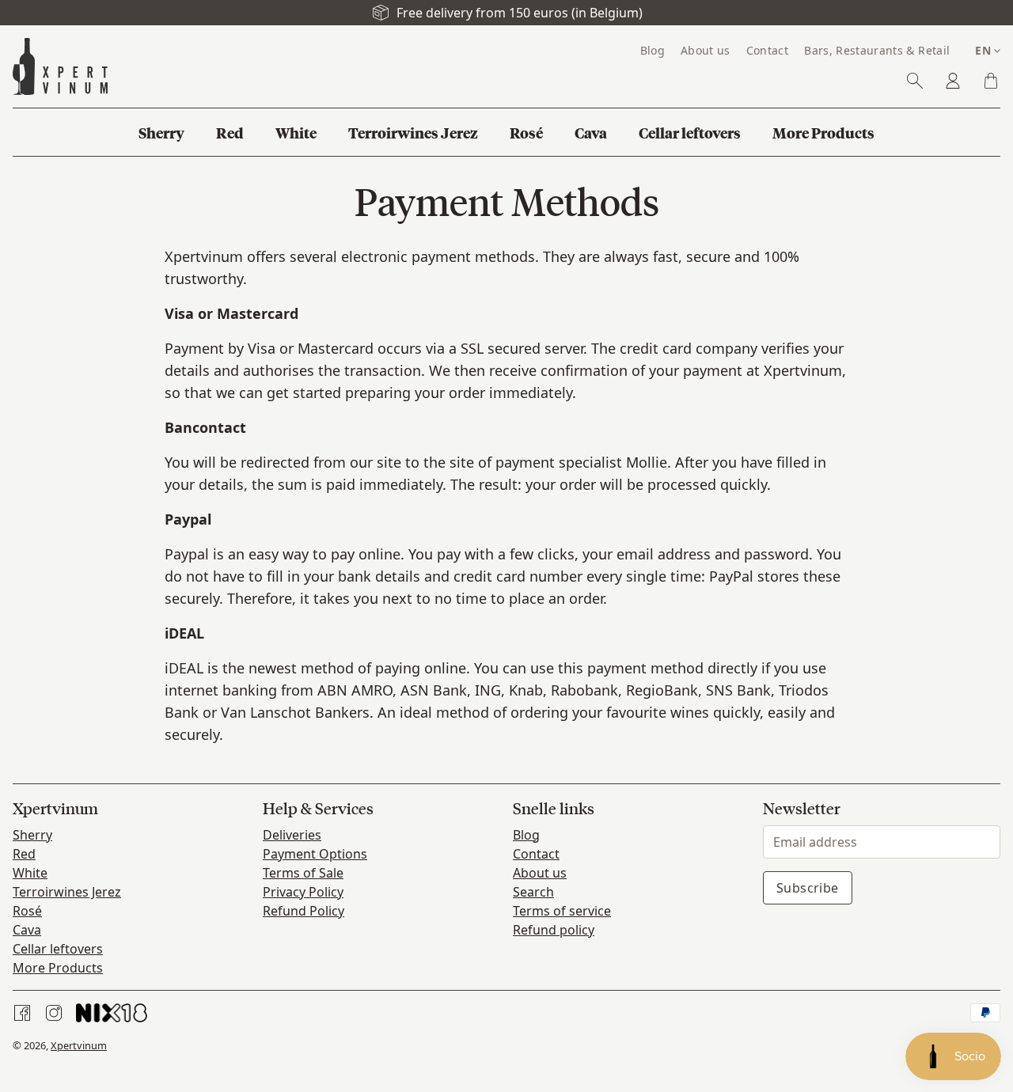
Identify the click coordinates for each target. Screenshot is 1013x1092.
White (30, 873)
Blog (526, 835)
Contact (536, 854)
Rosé (27, 910)
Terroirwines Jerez (67, 892)
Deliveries (292, 835)
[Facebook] (22, 1012)
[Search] (914, 80)
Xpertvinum (79, 1045)
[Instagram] (53, 1012)
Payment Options (315, 854)
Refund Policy (303, 910)
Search (533, 892)
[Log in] (952, 80)
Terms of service (562, 910)
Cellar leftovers (58, 948)
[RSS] (111, 1012)
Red (24, 854)
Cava (27, 929)
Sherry (32, 835)
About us (540, 873)
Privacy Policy (303, 892)
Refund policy (553, 929)
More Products (58, 967)
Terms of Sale (303, 873)
